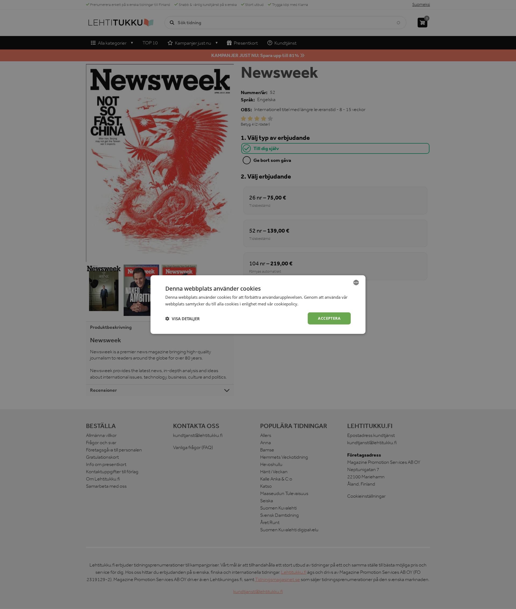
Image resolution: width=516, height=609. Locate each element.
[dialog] (258, 304)
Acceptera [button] (329, 318)
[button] (182, 318)
